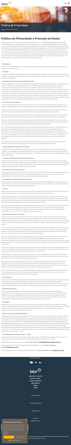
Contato (35, 418)
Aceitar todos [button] (9, 437)
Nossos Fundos (35, 378)
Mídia (35, 387)
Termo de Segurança (35, 403)
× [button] (26, 420)
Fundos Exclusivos (35, 381)
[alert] (15, 431)
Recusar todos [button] (20, 437)
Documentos (35, 411)
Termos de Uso (35, 395)
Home (2, 29)
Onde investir (35, 383)
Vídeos (35, 385)
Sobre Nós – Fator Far (36, 376)
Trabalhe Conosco (35, 421)
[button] (14, 440)
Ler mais (5, 433)
